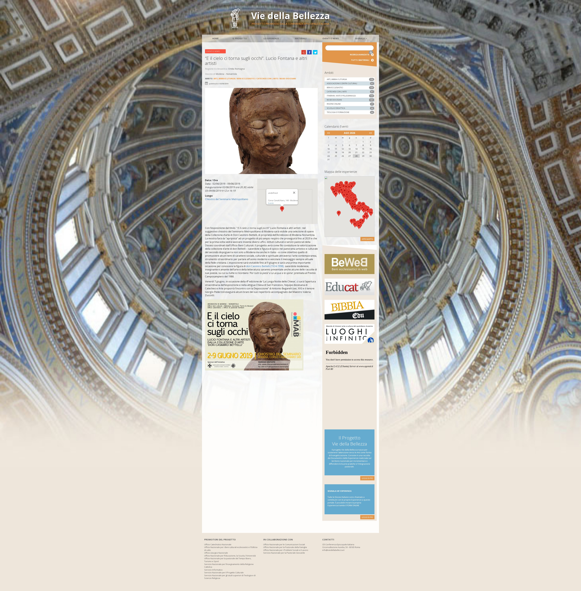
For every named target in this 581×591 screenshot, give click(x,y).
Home (215, 38)
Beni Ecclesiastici (246, 78)
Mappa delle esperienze (341, 172)
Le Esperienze (271, 38)
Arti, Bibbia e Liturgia (224, 78)
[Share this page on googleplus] (303, 52)
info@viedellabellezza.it (333, 550)
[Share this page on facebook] (309, 52)
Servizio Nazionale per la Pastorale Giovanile (284, 552)
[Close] (294, 192)
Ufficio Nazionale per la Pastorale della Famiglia (285, 547)
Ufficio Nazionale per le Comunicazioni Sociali (284, 544)
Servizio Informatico (213, 569)
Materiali (300, 38)
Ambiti (329, 73)
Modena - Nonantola (226, 73)
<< (328, 133)
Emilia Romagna (236, 68)
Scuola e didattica (336, 108)
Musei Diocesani (288, 78)
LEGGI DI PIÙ (367, 478)
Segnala (360, 38)
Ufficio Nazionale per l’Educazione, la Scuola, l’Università (230, 555)
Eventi (271, 203)
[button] (282, 209)
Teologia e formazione (338, 112)
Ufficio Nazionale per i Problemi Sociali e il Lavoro (285, 550)
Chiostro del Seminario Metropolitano (226, 199)
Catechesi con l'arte (267, 78)
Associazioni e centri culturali (342, 83)
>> (370, 133)
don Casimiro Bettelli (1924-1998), (265, 266)
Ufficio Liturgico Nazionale (216, 552)
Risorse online (334, 104)
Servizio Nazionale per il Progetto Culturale (224, 572)
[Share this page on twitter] (315, 52)
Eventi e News (331, 38)
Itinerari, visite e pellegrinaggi (341, 95)
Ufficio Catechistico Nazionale (217, 544)
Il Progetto (240, 38)
